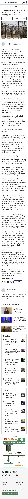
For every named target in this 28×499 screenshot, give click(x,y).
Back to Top (22, 496)
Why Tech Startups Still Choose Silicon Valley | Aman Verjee (12, 395)
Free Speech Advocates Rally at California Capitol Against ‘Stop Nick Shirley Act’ (12, 361)
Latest (5, 390)
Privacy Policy (5, 480)
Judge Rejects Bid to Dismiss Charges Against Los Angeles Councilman (19, 319)
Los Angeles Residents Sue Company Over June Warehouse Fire (19, 328)
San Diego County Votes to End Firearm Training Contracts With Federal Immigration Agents (12, 381)
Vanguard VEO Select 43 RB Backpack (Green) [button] (19, 445)
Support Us (18, 484)
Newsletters (4, 484)
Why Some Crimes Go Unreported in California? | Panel (11, 403)
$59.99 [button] (19, 452)
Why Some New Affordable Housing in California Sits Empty (11, 421)
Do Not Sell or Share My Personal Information (10, 493)
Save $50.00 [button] (19, 453)
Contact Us (4, 482)
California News (5, 7)
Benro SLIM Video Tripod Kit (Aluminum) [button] (19, 457)
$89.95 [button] (19, 464)
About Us (18, 480)
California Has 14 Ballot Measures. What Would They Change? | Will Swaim (12, 412)
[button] (21, 439)
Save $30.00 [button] (19, 465)
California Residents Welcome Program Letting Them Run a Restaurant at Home (11, 371)
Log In (24, 2)
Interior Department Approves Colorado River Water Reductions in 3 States (12, 351)
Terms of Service (19, 482)
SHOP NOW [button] (8, 453)
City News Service (12, 43)
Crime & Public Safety (17, 7)
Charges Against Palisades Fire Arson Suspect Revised (18, 309)
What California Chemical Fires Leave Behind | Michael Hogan (12, 429)
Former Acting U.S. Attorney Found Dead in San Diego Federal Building (12, 342)
